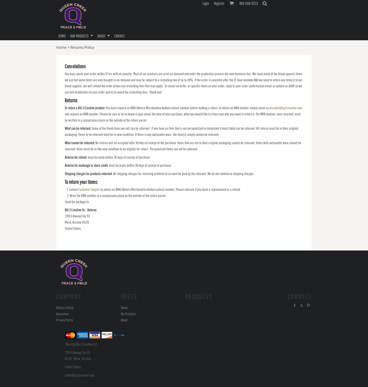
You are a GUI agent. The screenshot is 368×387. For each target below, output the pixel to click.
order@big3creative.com (287, 108)
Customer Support (89, 189)
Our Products (128, 314)
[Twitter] (302, 306)
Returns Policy (64, 307)
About (124, 320)
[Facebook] (295, 306)
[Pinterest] (308, 306)
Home (61, 47)
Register (219, 3)
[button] (264, 3)
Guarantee (62, 314)
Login (205, 3)
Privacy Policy (64, 320)
